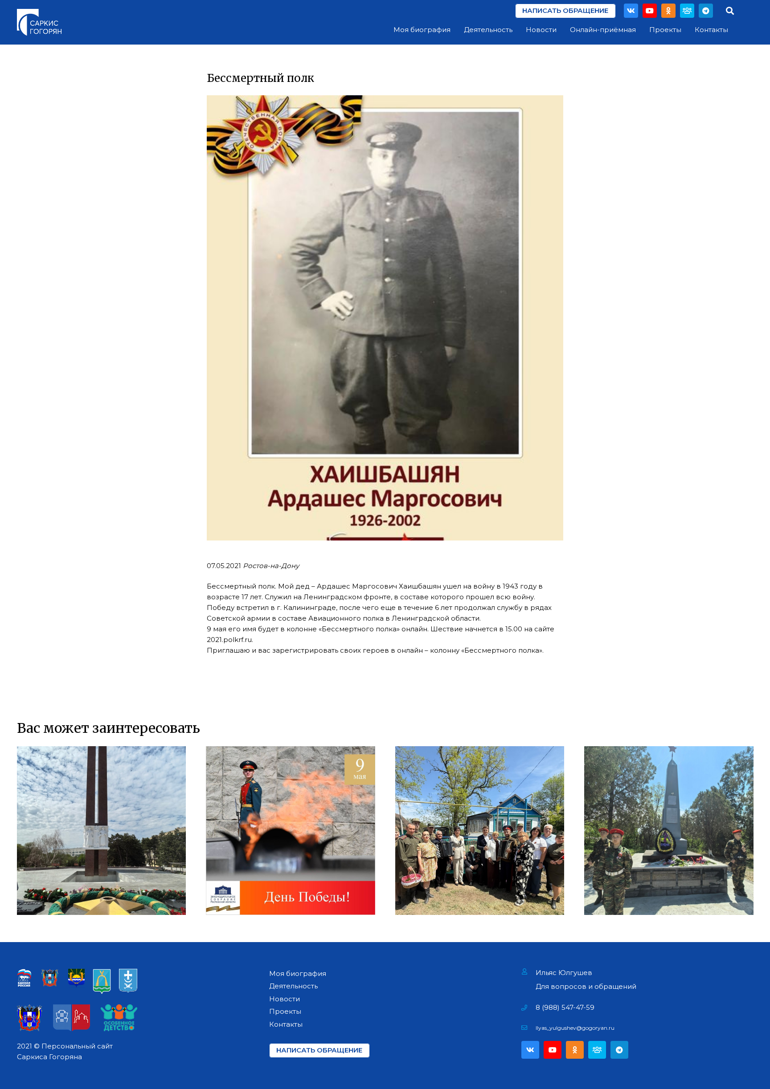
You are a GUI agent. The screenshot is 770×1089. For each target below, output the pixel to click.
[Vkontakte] (631, 11)
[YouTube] (650, 11)
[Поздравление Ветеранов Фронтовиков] (480, 830)
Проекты (285, 1011)
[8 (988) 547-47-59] (528, 1007)
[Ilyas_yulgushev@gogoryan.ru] (528, 1028)
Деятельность (293, 986)
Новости (284, 999)
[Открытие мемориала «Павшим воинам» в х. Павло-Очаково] (669, 830)
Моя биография (297, 973)
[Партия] (687, 11)
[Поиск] (730, 10)
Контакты (286, 1024)
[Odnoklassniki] (668, 11)
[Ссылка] (39, 22)
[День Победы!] (290, 830)
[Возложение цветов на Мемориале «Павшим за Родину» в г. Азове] (101, 830)
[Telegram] (706, 11)
